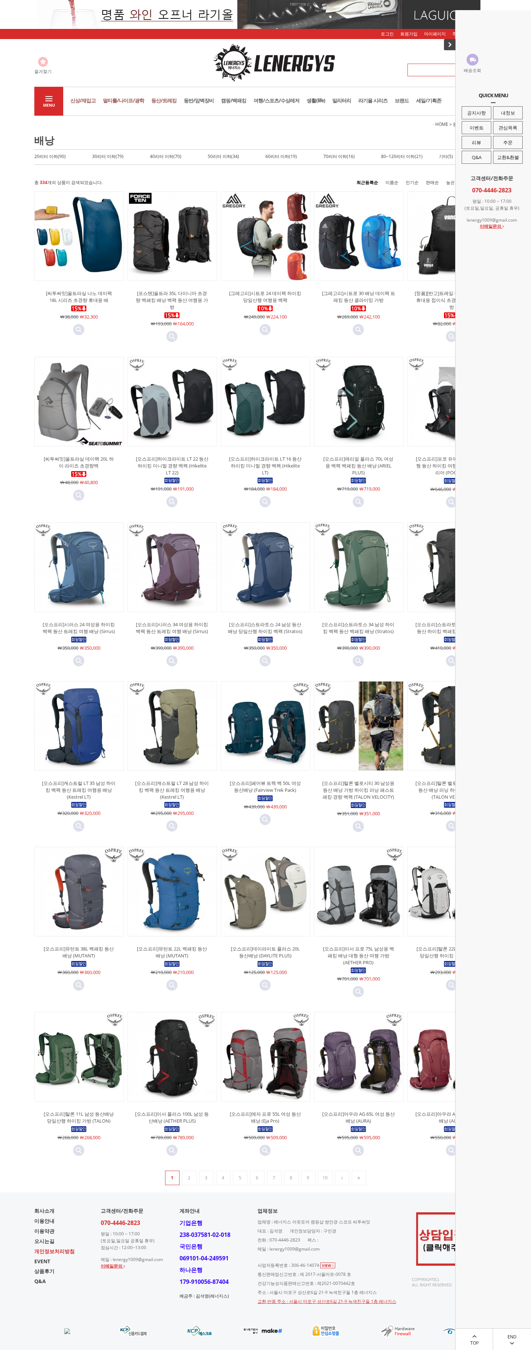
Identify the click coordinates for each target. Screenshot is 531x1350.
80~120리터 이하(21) (402, 156)
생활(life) (316, 100)
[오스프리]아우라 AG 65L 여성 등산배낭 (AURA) (358, 1117)
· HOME (440, 124)
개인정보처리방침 (54, 1251)
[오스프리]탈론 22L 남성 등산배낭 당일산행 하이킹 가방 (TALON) (451, 952)
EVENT (42, 1261)
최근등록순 (367, 182)
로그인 (387, 34)
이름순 (391, 182)
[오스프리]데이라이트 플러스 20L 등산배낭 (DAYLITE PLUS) (265, 952)
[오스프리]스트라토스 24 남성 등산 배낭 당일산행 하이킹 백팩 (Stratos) (265, 628)
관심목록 (507, 127)
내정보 (508, 113)
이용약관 (44, 1230)
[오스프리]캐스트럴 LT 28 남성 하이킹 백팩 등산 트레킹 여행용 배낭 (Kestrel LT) (172, 790)
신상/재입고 (83, 100)
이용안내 (44, 1220)
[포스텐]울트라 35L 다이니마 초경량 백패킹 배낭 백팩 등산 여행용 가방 (172, 300)
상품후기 (44, 1271)
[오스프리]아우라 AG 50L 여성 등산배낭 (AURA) (451, 1117)
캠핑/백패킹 (233, 100)
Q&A (477, 157)
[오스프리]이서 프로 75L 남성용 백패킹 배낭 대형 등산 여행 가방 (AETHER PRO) (358, 955)
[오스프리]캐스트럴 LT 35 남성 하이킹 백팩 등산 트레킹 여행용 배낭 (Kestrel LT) (79, 790)
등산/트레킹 (164, 100)
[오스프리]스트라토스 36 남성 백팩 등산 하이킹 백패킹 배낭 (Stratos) (451, 628)
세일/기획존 (428, 100)
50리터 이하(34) (223, 156)
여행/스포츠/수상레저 (276, 100)
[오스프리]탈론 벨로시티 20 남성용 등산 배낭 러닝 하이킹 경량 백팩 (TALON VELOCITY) (451, 790)
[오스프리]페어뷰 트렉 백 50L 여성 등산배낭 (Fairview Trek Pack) (265, 786)
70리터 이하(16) (339, 156)
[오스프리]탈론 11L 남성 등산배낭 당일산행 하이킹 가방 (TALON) (79, 1117)
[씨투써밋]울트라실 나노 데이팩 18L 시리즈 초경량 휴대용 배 (79, 296)
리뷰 (476, 142)
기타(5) (446, 156)
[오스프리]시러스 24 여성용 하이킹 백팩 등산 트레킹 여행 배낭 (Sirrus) (79, 628)
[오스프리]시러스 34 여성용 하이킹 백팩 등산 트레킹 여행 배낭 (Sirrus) (172, 628)
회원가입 (409, 34)
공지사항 (476, 113)
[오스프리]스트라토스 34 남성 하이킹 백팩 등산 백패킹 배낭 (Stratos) (358, 628)
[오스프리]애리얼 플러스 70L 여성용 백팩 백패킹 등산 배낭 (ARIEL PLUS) (358, 466)
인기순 (412, 182)
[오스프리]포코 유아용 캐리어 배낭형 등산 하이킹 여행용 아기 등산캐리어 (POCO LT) (452, 466)
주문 (508, 142)
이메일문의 (491, 226)
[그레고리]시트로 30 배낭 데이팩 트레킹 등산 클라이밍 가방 (358, 296)
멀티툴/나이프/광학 (123, 100)
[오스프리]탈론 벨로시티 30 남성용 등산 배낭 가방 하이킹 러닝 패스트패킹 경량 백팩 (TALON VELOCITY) (358, 790)
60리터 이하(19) (281, 156)
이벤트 (477, 127)
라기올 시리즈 (373, 100)
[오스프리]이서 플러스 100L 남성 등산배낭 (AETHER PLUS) (172, 1117)
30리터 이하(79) (108, 156)
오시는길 (44, 1241)
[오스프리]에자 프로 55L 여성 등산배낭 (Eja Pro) (265, 1117)
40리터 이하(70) (165, 156)
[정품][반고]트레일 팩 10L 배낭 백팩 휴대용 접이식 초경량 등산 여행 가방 (452, 300)
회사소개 (44, 1210)
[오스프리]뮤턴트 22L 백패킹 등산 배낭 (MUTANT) (172, 952)
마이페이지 (435, 34)
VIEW (327, 1265)
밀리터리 (341, 100)
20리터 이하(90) (50, 156)
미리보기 (79, 330)
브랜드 (402, 100)
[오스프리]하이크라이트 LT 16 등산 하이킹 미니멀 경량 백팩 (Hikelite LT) (265, 466)
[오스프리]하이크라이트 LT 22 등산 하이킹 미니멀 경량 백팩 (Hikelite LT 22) (172, 466)
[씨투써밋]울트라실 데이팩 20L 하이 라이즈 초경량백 (79, 462)
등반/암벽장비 (199, 100)
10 (325, 1178)
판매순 (432, 182)
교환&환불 (508, 157)
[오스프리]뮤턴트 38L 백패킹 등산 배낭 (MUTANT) (79, 952)
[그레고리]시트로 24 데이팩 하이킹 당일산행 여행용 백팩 (265, 296)
